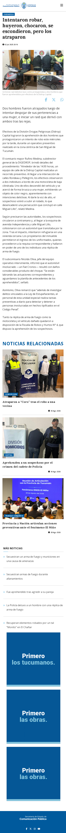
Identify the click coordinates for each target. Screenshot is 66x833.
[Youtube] (39, 828)
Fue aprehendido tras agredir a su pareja (30, 592)
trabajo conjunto (14, 516)
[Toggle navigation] (62, 5)
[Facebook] (27, 828)
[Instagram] (35, 828)
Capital (8, 455)
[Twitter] (31, 828)
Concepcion (11, 394)
